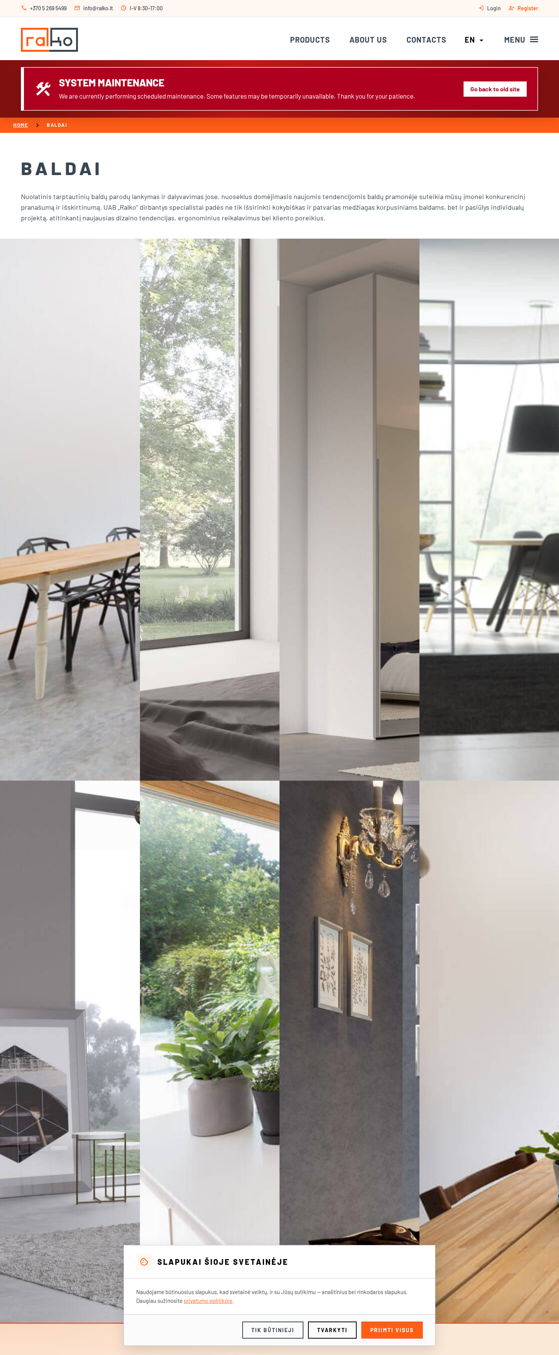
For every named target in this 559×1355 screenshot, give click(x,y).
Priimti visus (392, 1330)
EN (475, 39)
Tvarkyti (332, 1330)
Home (20, 125)
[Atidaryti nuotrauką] (70, 510)
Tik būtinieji (272, 1330)
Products (310, 39)
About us (368, 39)
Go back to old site (495, 88)
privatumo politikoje (208, 1300)
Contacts (426, 39)
